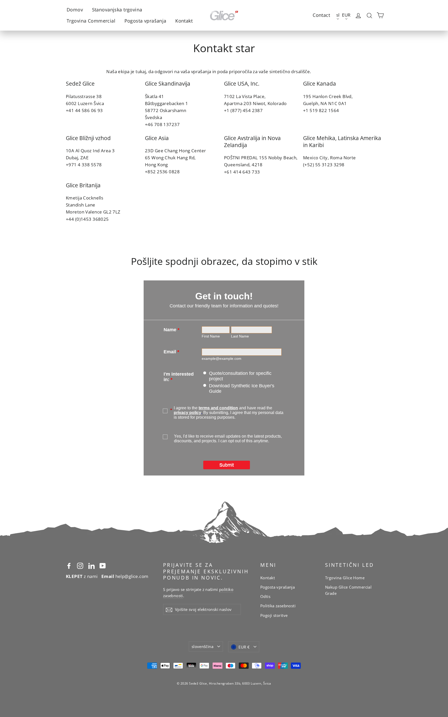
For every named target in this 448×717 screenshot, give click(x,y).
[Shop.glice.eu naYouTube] (103, 565)
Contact (321, 15)
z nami (82, 576)
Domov (75, 9)
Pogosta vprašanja (145, 21)
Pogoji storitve (274, 615)
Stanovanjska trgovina (117, 9)
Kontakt (184, 21)
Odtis (265, 596)
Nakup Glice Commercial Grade (348, 590)
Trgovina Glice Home (345, 577)
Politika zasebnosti (278, 605)
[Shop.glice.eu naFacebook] (69, 565)
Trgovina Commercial (91, 21)
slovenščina (202, 646)
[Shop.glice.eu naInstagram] (80, 565)
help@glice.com (125, 576)
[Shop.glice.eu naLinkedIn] (91, 565)
